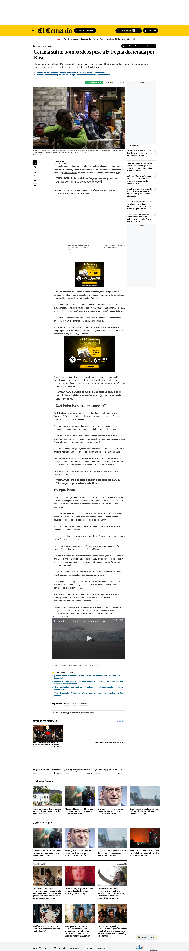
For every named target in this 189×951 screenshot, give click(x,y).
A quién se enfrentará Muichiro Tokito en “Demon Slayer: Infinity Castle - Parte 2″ (46, 918)
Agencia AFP (60, 161)
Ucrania (66, 696)
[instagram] (50, 938)
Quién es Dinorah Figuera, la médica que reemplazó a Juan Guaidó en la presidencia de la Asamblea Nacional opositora (89, 675)
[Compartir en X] (35, 176)
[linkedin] (59, 938)
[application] (88, 631)
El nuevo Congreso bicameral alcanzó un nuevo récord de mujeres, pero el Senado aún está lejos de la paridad (139, 217)
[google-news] (64, 938)
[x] (45, 938)
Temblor (95, 39)
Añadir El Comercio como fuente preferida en (139, 46)
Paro (101, 39)
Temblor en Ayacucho (71, 39)
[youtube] (55, 938)
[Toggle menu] (33, 30)
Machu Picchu (120, 39)
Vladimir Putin (84, 696)
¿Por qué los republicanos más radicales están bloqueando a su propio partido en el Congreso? (87, 670)
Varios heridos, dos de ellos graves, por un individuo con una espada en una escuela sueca (47, 801)
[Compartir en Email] (35, 181)
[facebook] (40, 938)
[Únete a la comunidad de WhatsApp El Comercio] (94, 82)
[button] (88, 631)
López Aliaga (109, 39)
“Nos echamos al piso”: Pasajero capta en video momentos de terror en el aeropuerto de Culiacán (89, 687)
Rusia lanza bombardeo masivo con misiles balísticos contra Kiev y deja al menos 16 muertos (144, 842)
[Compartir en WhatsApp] (35, 167)
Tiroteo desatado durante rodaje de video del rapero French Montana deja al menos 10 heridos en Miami (88, 681)
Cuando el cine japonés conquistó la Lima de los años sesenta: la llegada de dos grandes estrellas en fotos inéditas (139, 192)
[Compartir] (35, 162)
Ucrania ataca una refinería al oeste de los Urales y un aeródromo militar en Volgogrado (144, 801)
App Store (89, 938)
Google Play (101, 938)
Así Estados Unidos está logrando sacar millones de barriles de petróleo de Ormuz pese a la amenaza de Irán (139, 179)
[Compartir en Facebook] (35, 171)
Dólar (129, 39)
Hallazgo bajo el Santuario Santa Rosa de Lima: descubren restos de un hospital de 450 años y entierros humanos (139, 154)
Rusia (74, 696)
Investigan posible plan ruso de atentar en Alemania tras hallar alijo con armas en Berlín (110, 801)
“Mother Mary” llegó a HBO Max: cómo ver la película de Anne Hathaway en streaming (79, 880)
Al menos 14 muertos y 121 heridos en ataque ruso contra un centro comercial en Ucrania (79, 801)
